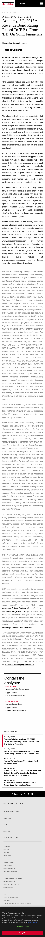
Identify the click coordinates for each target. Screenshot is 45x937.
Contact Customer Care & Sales (12, 878)
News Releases (8, 865)
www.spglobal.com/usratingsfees (17, 627)
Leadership (6, 900)
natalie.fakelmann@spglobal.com (16, 710)
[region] (22, 922)
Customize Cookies (22, 926)
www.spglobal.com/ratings (14, 608)
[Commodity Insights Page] (25, 794)
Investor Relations (8, 862)
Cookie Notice (32, 922)
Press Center (7, 855)
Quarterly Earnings (9, 868)
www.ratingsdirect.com (16, 611)
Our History (6, 849)
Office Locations (8, 887)
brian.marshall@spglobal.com (16, 695)
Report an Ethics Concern (11, 884)
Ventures (6, 852)
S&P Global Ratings (13, 803)
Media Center (7, 818)
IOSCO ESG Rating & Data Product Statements (17, 903)
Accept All (22, 933)
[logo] (8, 3)
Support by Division (9, 881)
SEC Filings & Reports (10, 871)
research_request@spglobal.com (19, 665)
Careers (5, 894)
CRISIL (5, 825)
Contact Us (6, 831)
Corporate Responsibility (10, 897)
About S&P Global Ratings (11, 811)
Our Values (6, 846)
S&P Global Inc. (11, 838)
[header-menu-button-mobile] (41, 3)
